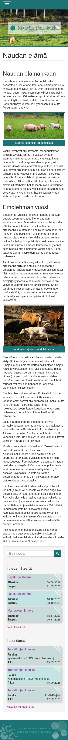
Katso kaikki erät (16, 627)
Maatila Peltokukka (38, 28)
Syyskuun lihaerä (19, 577)
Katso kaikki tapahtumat (21, 706)
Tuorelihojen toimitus (22, 649)
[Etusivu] (13, 28)
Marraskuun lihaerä (20, 610)
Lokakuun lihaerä (19, 594)
